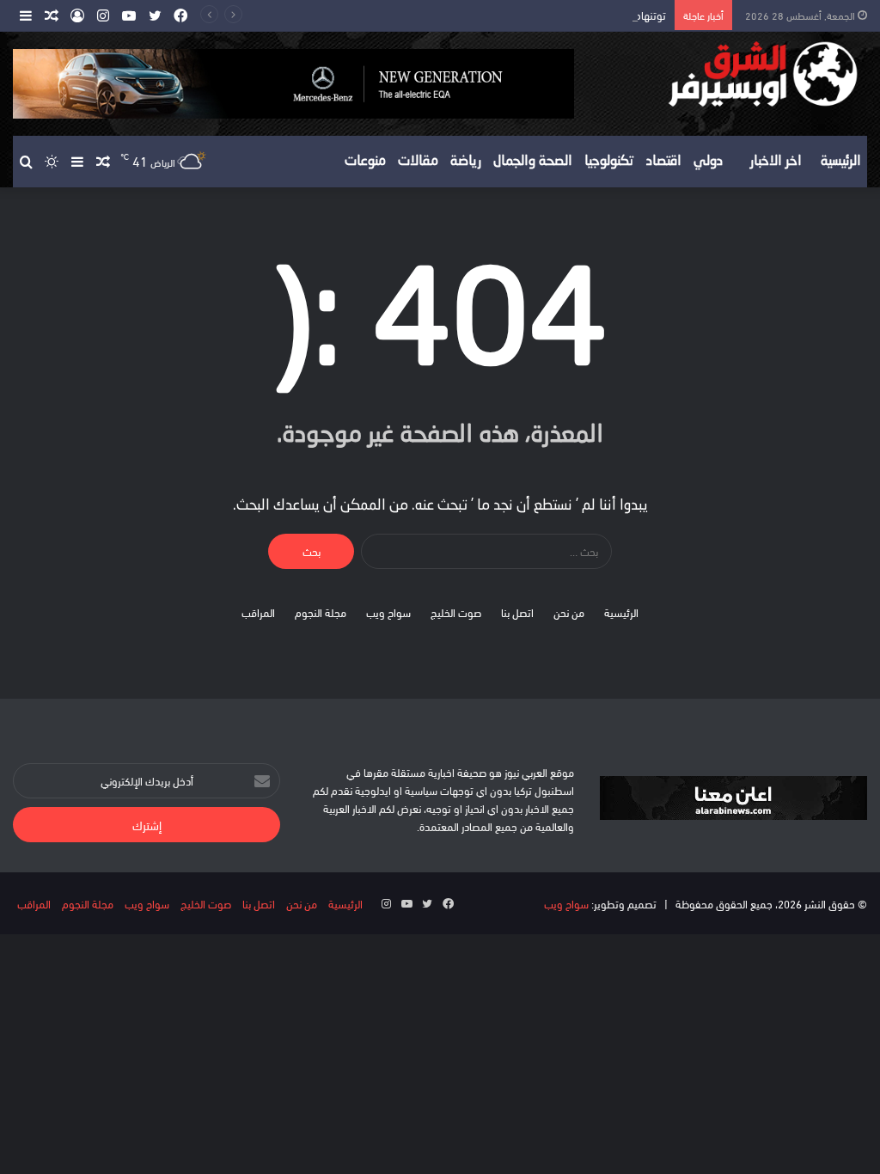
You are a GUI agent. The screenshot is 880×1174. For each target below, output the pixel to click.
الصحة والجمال (532, 161)
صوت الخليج (456, 612)
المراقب (258, 612)
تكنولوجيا (609, 161)
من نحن (568, 612)
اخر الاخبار (776, 161)
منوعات (365, 161)
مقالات (418, 161)
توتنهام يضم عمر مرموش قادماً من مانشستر (572, 14)
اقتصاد (663, 161)
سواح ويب (388, 612)
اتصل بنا (517, 612)
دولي (708, 161)
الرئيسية (841, 161)
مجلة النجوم (320, 612)
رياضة (465, 161)
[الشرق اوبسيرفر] (733, 74)
